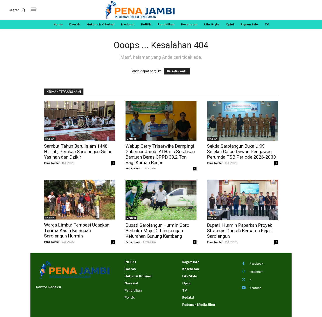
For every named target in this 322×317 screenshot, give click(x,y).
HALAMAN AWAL (177, 71)
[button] (18, 9)
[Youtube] (244, 288)
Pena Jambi (51, 163)
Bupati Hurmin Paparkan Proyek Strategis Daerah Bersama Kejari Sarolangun (239, 231)
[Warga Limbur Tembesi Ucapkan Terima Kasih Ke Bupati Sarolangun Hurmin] (79, 200)
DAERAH (49, 138)
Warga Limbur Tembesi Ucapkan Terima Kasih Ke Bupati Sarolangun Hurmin (76, 230)
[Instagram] (244, 272)
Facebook (256, 263)
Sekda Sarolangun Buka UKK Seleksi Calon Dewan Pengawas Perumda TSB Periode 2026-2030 (241, 151)
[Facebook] (244, 264)
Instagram (256, 271)
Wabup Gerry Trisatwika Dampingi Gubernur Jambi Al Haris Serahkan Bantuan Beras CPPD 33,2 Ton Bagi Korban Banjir (160, 154)
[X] (244, 280)
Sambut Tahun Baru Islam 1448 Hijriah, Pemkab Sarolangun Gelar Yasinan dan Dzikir (77, 151)
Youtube (255, 288)
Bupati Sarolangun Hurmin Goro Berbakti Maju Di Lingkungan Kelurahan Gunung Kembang (157, 231)
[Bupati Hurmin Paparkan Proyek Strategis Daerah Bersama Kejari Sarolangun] (242, 200)
